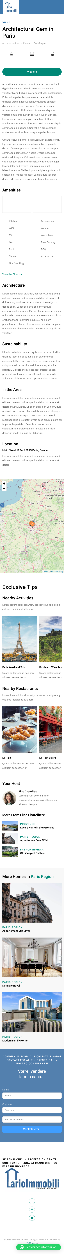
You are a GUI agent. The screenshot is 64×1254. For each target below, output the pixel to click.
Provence (27, 824)
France (26, 43)
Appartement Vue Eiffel (34, 840)
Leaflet (45, 571)
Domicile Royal (11, 986)
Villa (6, 22)
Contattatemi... (32, 1129)
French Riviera (32, 850)
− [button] (4, 488)
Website (32, 72)
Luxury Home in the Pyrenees (37, 828)
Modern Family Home (14, 1041)
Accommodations (10, 43)
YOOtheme (31, 1243)
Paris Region (40, 43)
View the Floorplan (12, 274)
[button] (38, 1247)
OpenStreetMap (57, 571)
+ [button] (4, 483)
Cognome (7, 1104)
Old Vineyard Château (32, 853)
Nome (5, 1089)
